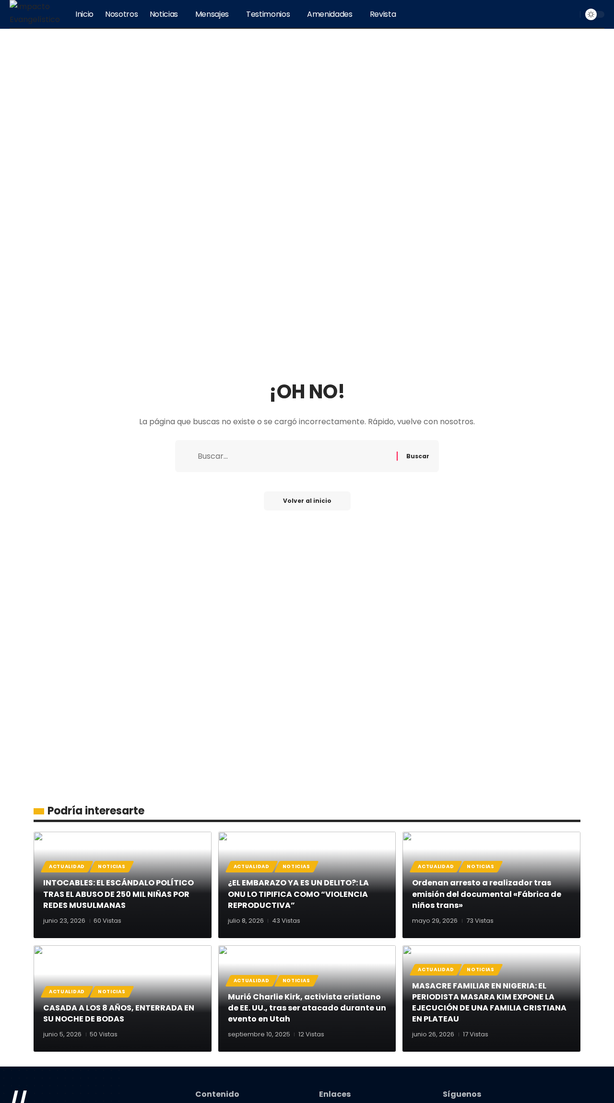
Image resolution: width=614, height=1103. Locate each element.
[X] (536, 14)
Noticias (112, 866)
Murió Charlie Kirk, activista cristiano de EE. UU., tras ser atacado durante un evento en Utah (307, 1007)
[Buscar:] (293, 456)
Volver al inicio (307, 501)
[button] (571, 14)
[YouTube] (547, 14)
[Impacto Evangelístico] (35, 14)
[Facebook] (525, 14)
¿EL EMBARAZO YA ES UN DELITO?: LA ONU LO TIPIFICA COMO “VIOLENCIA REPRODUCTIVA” (298, 893)
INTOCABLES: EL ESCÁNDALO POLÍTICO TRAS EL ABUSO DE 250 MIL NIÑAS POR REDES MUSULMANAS (118, 893)
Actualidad (67, 866)
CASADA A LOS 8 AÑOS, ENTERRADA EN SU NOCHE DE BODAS (118, 1013)
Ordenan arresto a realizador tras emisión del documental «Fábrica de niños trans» (486, 893)
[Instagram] (557, 14)
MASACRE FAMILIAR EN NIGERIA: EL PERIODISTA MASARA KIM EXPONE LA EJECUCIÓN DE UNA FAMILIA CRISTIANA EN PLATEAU (489, 1002)
